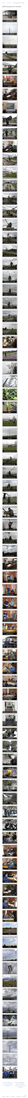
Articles (13, 1096)
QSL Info (24, 1096)
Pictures (9, 2)
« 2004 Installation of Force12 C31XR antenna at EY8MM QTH (7, 1084)
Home (3, 2)
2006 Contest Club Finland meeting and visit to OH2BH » (20, 1086)
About (7, 1096)
